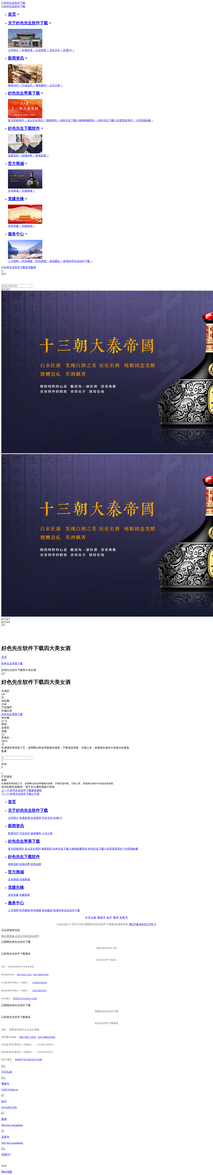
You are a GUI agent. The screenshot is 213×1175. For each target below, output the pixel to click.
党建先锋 (16, 199)
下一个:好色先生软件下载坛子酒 (20, 793)
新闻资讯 (16, 58)
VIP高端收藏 (144, 120)
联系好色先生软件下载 (77, 261)
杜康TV (69, 50)
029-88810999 (41, 974)
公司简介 (15, 50)
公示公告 (56, 85)
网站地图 (6, 1171)
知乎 (109, 917)
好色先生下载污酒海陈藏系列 (79, 120)
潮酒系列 (53, 120)
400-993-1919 (24, 974)
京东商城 (15, 190)
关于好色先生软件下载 (28, 23)
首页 (12, 14)
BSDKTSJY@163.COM (25, 998)
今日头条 (90, 917)
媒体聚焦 (42, 85)
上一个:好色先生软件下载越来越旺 (21, 790)
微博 (116, 917)
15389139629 (39, 982)
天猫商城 (28, 190)
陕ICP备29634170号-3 (142, 924)
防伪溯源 (29, 261)
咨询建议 (56, 261)
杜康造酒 (29, 50)
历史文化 (56, 50)
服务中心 (16, 234)
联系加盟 (42, 155)
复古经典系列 (17, 120)
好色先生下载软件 (24, 128)
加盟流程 (15, 155)
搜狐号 (101, 917)
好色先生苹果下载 (24, 93)
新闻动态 (15, 85)
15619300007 (39, 990)
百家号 (123, 917)
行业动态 (29, 85)
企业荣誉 (42, 50)
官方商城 (16, 163)
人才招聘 (15, 261)
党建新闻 (28, 226)
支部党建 (15, 226)
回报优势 (29, 155)
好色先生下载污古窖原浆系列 (117, 120)
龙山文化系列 (36, 120)
